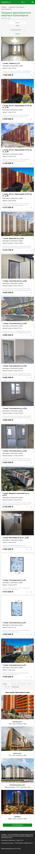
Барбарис (17, 816)
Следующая (15, 687)
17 (8, 687)
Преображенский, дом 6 (17, 785)
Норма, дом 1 (17, 753)
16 (5, 687)
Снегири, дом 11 (17, 721)
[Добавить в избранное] (31, 75)
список (17, 23)
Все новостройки (17, 825)
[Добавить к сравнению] (27, 75)
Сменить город (5, 18)
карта (17, 25)
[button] (17, 29)
